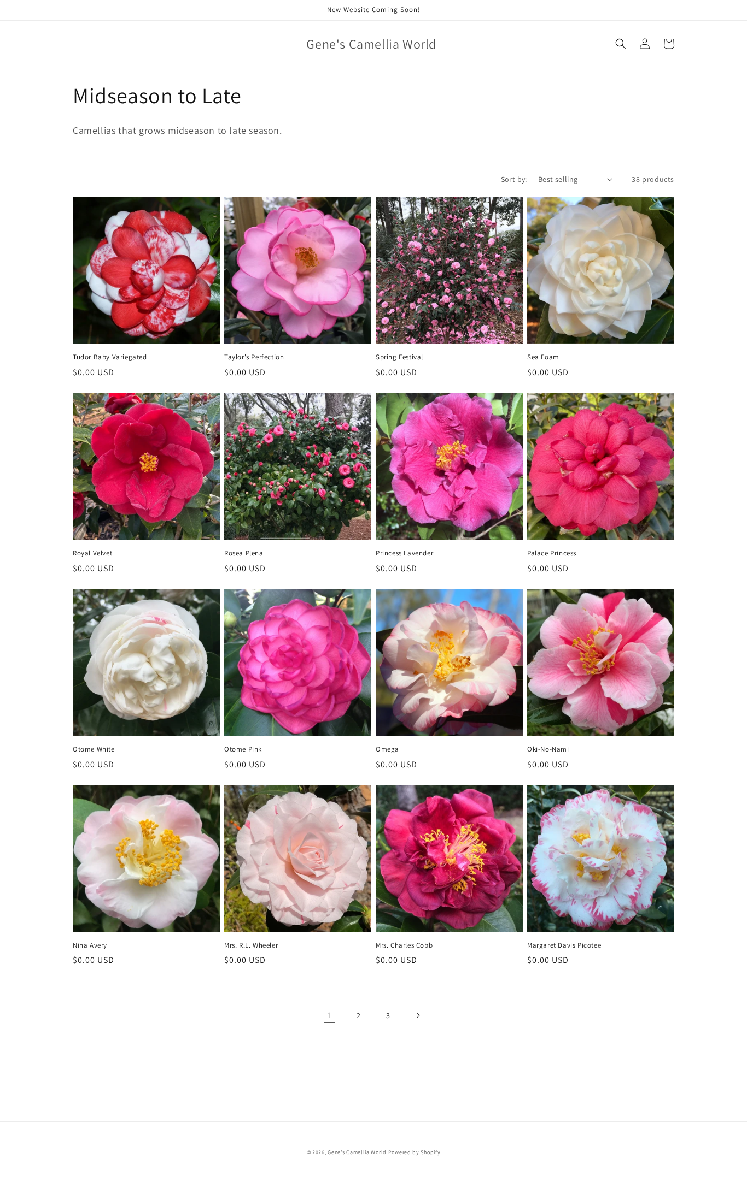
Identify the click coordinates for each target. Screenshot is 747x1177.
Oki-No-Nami (548, 749)
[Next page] (418, 1015)
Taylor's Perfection (254, 357)
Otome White (94, 749)
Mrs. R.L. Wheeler (251, 945)
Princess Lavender (404, 553)
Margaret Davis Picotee (564, 945)
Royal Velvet (92, 553)
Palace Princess (551, 553)
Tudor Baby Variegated (110, 357)
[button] (621, 44)
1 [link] (329, 1015)
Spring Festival (399, 357)
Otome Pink (243, 749)
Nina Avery (90, 945)
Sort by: (514, 179)
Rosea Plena (244, 553)
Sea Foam (543, 357)
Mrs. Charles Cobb (404, 945)
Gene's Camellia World (357, 1152)
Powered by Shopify (414, 1152)
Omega (387, 749)
